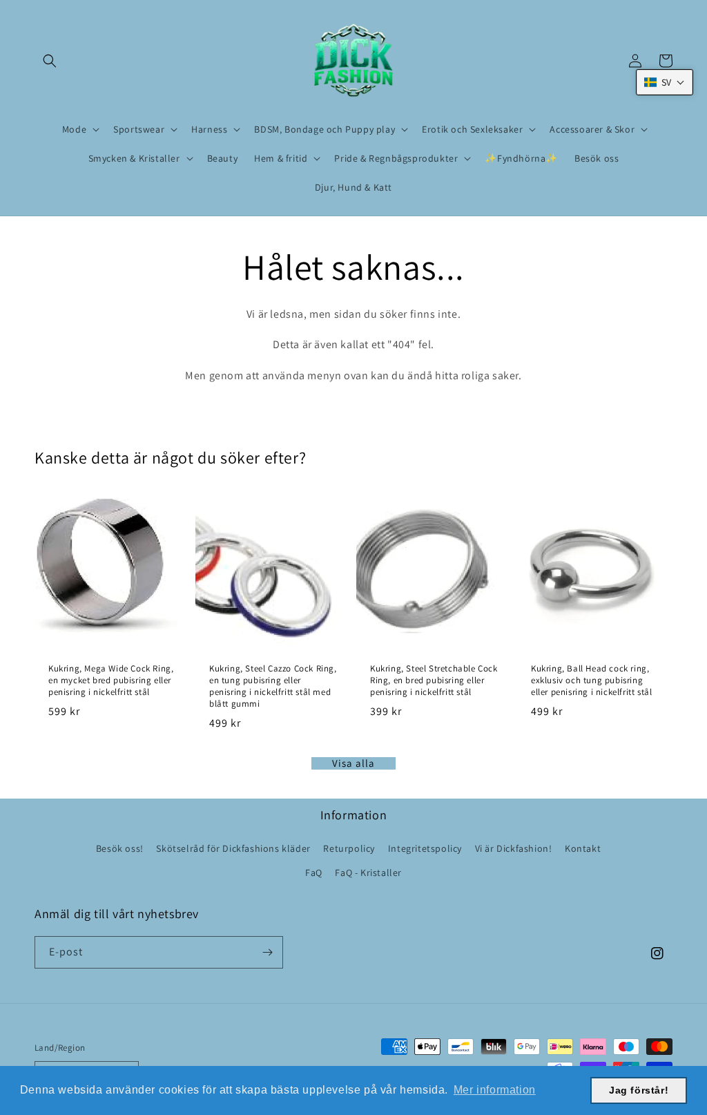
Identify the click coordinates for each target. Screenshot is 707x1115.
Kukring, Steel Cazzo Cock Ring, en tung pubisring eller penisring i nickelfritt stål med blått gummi (273, 686)
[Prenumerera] (267, 952)
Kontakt (583, 848)
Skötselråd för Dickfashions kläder (233, 848)
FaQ (313, 872)
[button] (50, 61)
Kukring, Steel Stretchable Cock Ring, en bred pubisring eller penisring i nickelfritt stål (434, 680)
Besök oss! (120, 848)
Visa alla (353, 763)
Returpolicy (349, 848)
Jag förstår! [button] (638, 1090)
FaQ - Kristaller (368, 872)
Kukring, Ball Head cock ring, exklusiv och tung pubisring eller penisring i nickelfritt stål (591, 680)
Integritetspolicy (425, 848)
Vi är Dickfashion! (513, 848)
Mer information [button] (495, 1090)
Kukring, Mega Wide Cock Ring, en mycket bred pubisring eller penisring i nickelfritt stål (110, 680)
